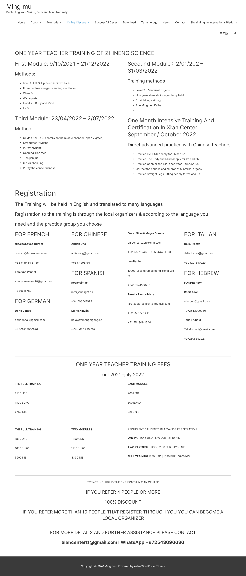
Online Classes (76, 22)
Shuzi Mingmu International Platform (214, 22)
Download (129, 22)
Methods (52, 22)
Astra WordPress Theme (149, 566)
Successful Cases (106, 22)
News (166, 22)
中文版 (224, 33)
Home (21, 22)
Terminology (149, 22)
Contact (180, 22)
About (34, 22)
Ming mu (19, 6)
